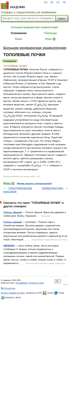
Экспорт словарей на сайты (13, 293)
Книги (18, 39)
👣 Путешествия (8, 288)
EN (45, 2)
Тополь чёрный (12, 212)
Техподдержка (22, 283)
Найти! (61, 18)
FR (64, 2)
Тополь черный (12, 222)
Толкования (18, 33)
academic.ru (13, 5)
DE (51, 2)
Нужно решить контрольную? (34, 183)
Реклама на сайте (36, 283)
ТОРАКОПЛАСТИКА (52, 188)
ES (58, 2)
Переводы (50, 33)
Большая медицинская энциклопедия (34, 27)
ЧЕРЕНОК (9, 245)
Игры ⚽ (50, 39)
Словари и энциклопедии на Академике (28, 12)
